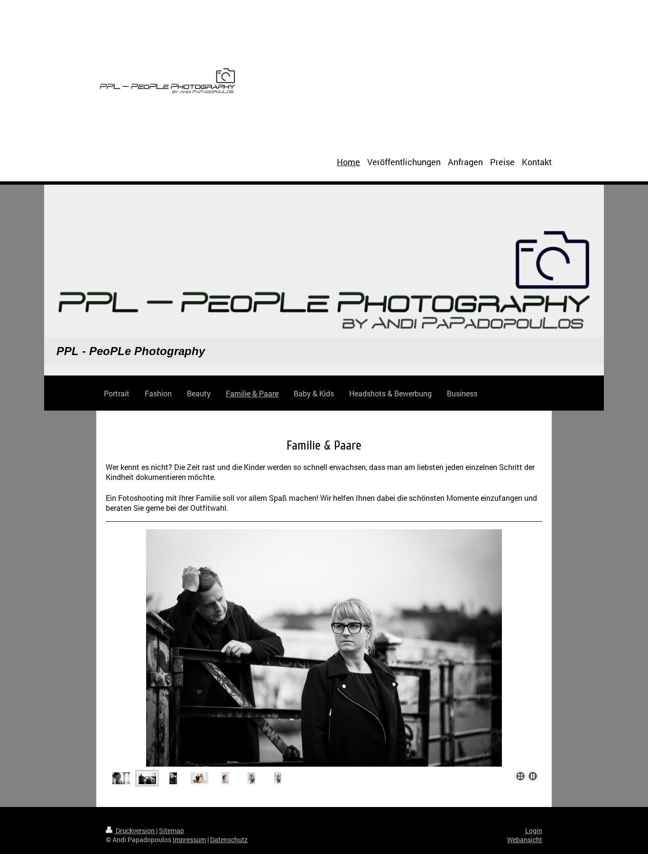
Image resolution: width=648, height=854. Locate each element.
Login (533, 830)
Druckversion (135, 830)
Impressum (189, 839)
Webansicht (524, 839)
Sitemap (171, 830)
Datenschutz (229, 839)
